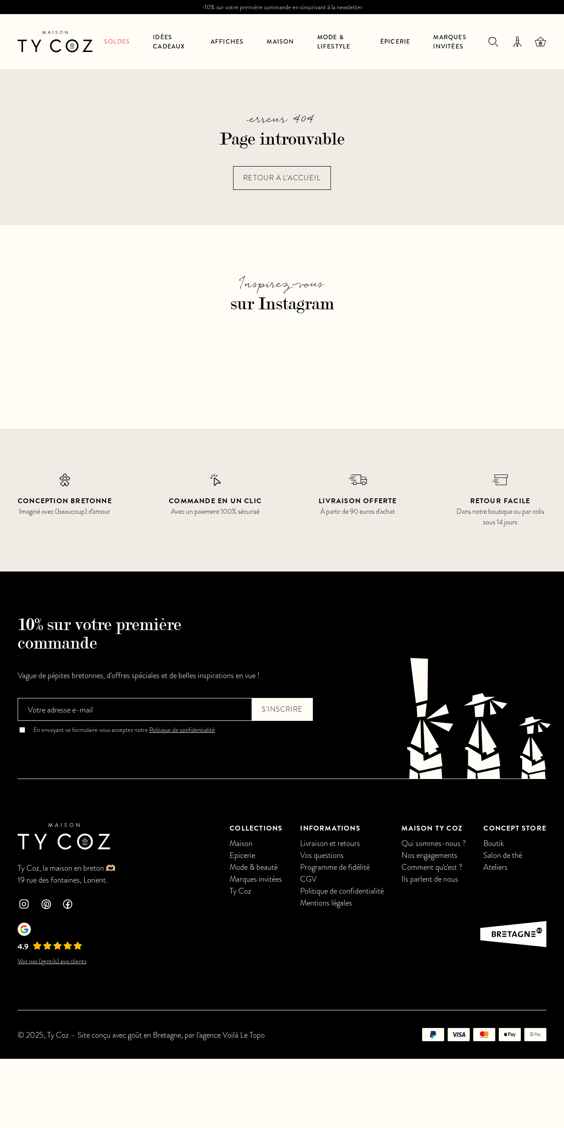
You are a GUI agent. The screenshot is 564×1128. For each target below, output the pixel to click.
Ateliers (495, 866)
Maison (280, 41)
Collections (256, 828)
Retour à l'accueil (282, 178)
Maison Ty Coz (432, 828)
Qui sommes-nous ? (433, 843)
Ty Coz (240, 890)
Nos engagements (429, 855)
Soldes (117, 41)
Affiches (227, 41)
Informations (330, 828)
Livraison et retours (330, 843)
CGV (308, 878)
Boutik (493, 843)
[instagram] (24, 905)
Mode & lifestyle (334, 42)
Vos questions (322, 855)
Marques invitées (449, 42)
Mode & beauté (254, 866)
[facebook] (68, 905)
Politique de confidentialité (182, 730)
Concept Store (514, 828)
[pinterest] (46, 905)
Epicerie (242, 855)
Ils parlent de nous (429, 878)
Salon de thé (502, 855)
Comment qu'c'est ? (431, 866)
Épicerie (395, 41)
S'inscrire (282, 709)
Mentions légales (326, 902)
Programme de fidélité (335, 866)
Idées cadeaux (169, 42)
